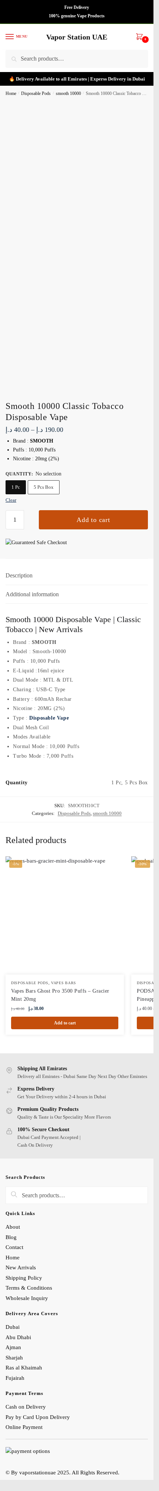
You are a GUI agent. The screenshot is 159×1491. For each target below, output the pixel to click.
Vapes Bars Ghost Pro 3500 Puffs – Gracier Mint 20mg (60, 995)
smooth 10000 (68, 93)
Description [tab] (19, 575)
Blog (11, 1237)
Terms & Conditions (29, 1288)
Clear (11, 500)
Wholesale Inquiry (27, 1298)
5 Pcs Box (44, 487)
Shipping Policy (25, 1278)
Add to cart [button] (65, 1023)
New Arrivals (21, 1267)
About (13, 1227)
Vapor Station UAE (76, 37)
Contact (14, 1247)
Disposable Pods (36, 93)
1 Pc (15, 487)
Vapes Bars (63, 983)
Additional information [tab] (32, 594)
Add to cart (93, 519)
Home (11, 93)
